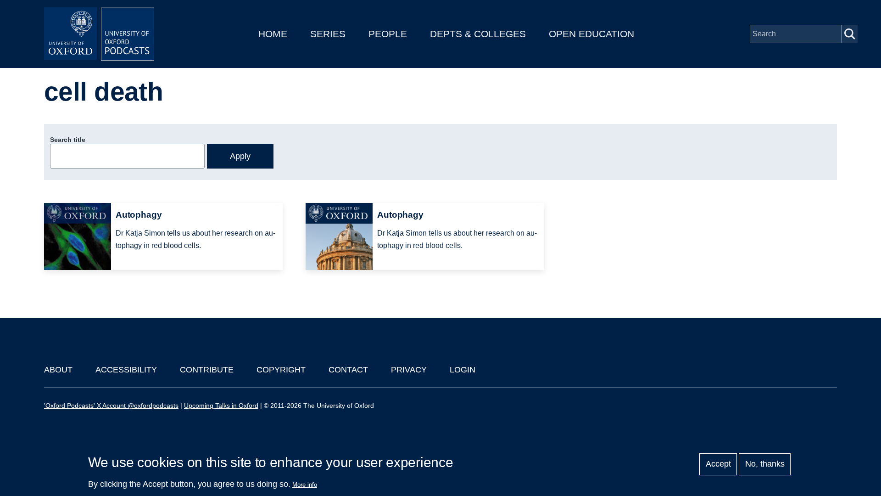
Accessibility (126, 369)
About (58, 369)
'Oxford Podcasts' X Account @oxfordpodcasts (111, 405)
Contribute (207, 369)
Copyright (281, 369)
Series (328, 33)
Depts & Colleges (478, 33)
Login (462, 369)
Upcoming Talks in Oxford (221, 405)
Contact (348, 369)
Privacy (409, 369)
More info (304, 484)
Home (272, 33)
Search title (67, 139)
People (387, 33)
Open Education (591, 33)
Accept (718, 464)
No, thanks (765, 464)
